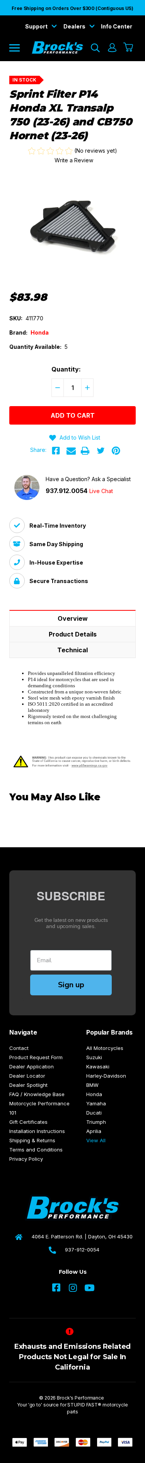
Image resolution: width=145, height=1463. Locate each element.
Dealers (75, 26)
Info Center (116, 26)
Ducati (94, 1113)
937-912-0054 (82, 1249)
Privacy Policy (26, 1159)
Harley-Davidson (106, 1076)
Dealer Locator (27, 1076)
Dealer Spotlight (28, 1085)
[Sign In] (111, 47)
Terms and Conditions (36, 1149)
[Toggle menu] (20, 47)
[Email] (71, 450)
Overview (73, 618)
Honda (94, 1094)
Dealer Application (31, 1066)
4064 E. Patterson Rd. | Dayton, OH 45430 (82, 1236)
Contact (19, 1048)
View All (96, 1140)
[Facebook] (55, 451)
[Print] (85, 450)
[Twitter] (100, 451)
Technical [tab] (72, 650)
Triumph (96, 1122)
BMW (92, 1085)
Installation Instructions (37, 1131)
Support (37, 26)
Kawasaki (97, 1066)
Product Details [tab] (73, 634)
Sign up (71, 985)
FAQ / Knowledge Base (37, 1094)
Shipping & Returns (32, 1140)
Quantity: (66, 369)
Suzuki (94, 1057)
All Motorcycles (104, 1048)
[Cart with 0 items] (128, 47)
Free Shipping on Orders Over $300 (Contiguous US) (72, 8)
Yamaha (96, 1103)
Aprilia (93, 1131)
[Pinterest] (116, 450)
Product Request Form (36, 1057)
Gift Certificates (28, 1122)
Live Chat (101, 491)
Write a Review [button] (74, 160)
